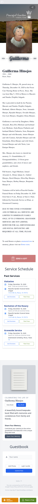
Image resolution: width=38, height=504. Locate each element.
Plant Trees (27, 297)
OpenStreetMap (21, 490)
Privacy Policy (13, 487)
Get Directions (11, 297)
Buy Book (21, 405)
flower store (25, 244)
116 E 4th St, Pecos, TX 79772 (18, 293)
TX (9, 340)
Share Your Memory (13, 436)
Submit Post (19, 471)
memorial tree (27, 241)
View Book (10, 405)
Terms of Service (24, 487)
